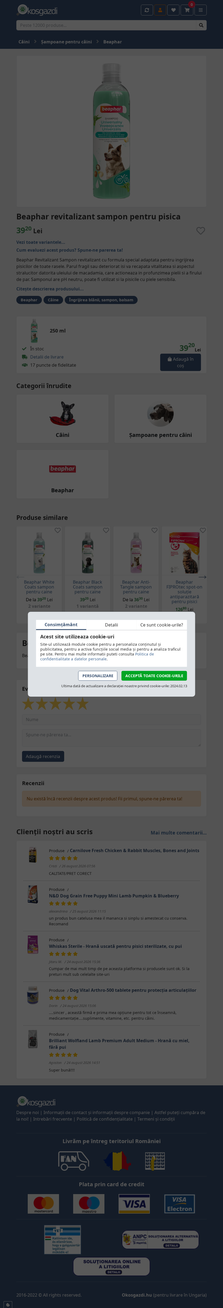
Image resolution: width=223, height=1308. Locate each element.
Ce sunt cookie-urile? (161, 625)
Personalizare (97, 675)
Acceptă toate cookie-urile (154, 675)
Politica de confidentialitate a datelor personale (97, 656)
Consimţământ (61, 624)
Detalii (111, 625)
